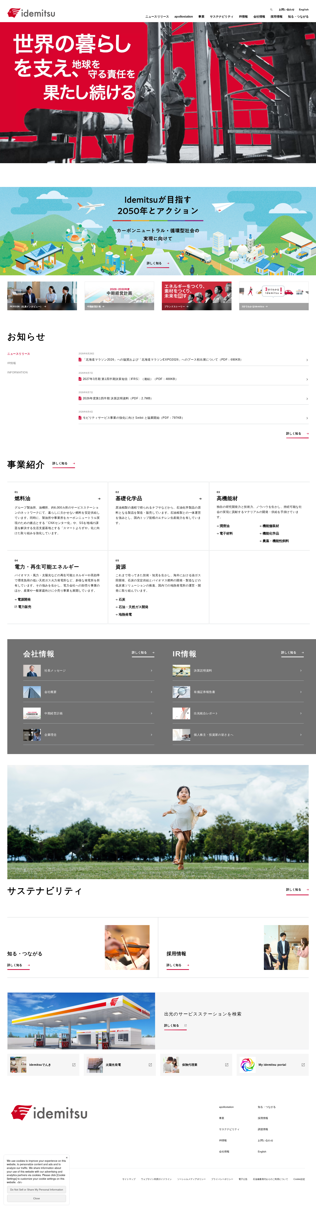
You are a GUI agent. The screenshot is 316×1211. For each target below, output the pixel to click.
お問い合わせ (286, 9)
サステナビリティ (229, 1129)
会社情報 (224, 1151)
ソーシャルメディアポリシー (191, 1179)
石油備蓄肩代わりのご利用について (270, 1179)
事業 (221, 1118)
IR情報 (11, 363)
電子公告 (243, 1179)
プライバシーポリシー (222, 1179)
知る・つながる (267, 1106)
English (304, 9)
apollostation (226, 1106)
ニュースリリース (157, 16)
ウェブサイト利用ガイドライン (156, 1179)
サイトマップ (129, 1179)
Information (17, 372)
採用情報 (263, 1118)
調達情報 (263, 1129)
